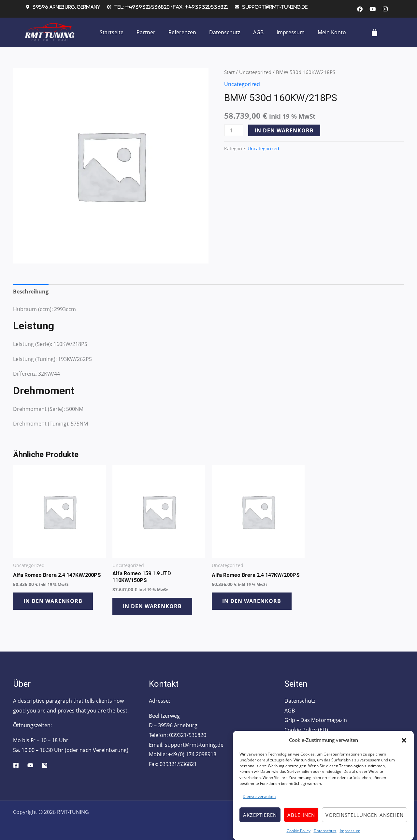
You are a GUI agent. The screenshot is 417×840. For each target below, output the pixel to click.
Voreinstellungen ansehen (364, 815)
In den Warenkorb (284, 130)
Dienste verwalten (259, 796)
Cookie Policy (298, 830)
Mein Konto (332, 32)
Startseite (111, 32)
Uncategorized (255, 72)
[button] (404, 740)
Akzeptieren (260, 815)
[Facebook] (16, 765)
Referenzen (182, 32)
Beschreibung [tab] (31, 291)
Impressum (350, 830)
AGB (258, 32)
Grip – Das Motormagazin (315, 720)
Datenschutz (325, 830)
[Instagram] (45, 765)
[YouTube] (30, 765)
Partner (146, 32)
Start (229, 72)
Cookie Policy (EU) (306, 729)
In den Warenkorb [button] (52, 601)
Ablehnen (301, 815)
